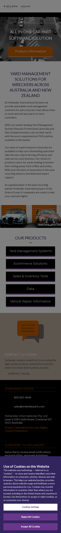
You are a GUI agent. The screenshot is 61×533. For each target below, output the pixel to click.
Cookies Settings (30, 507)
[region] (30, 494)
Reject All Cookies (30, 516)
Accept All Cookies (30, 526)
